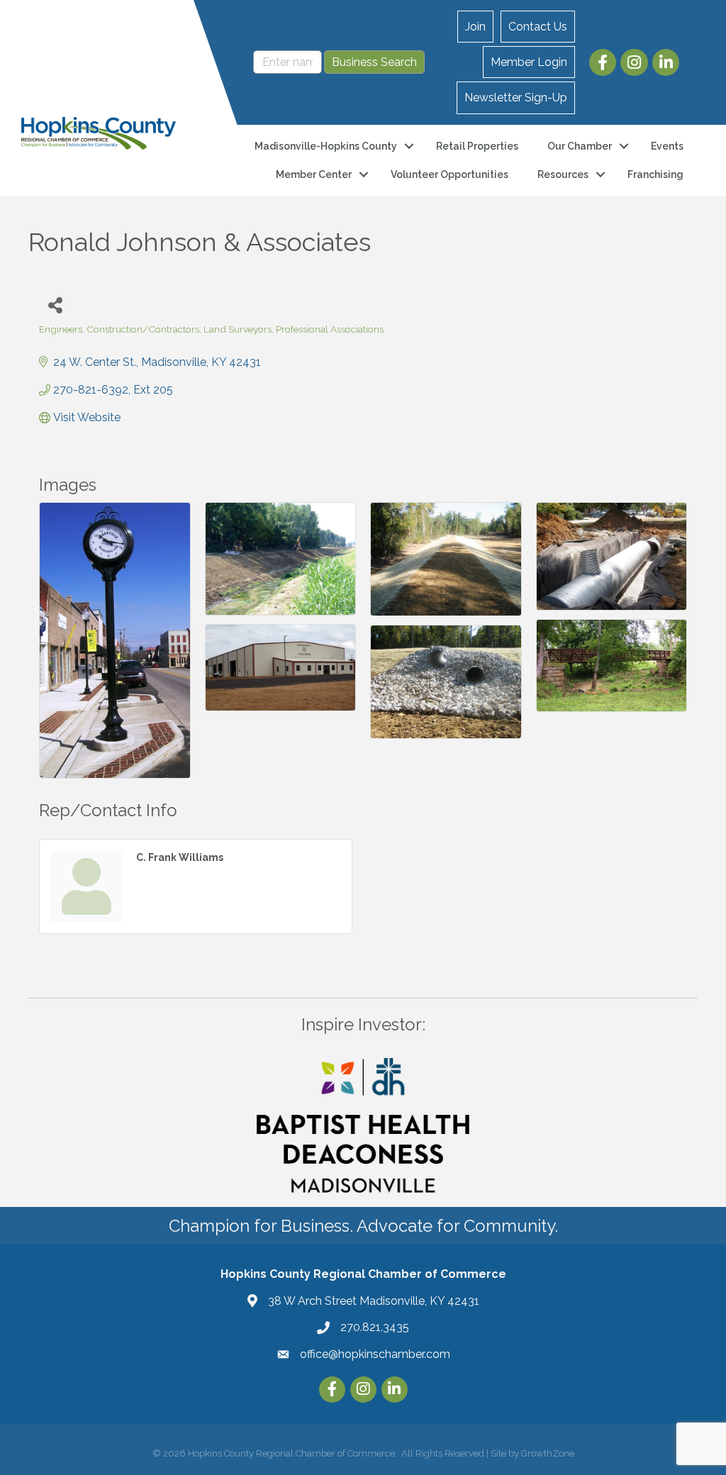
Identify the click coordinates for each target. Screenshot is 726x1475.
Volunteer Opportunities (449, 174)
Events (667, 146)
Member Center (314, 174)
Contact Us (537, 26)
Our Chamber (579, 146)
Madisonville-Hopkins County (326, 146)
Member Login (529, 62)
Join (475, 26)
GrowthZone (547, 1453)
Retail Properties (477, 146)
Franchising (655, 174)
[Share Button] (55, 305)
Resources (562, 174)
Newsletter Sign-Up (515, 97)
